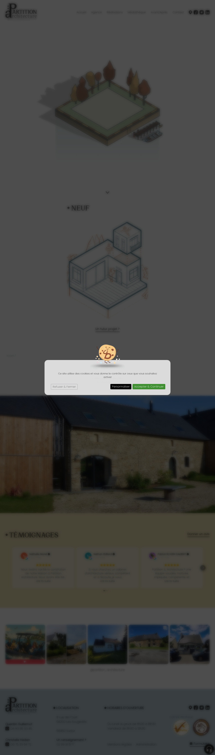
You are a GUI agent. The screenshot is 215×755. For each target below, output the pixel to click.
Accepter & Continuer (149, 386)
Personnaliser (121, 386)
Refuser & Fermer (64, 387)
